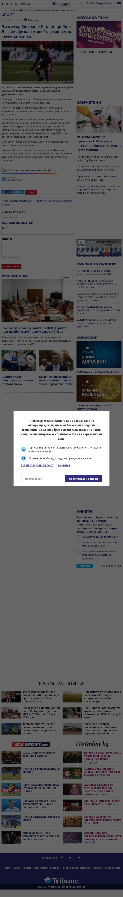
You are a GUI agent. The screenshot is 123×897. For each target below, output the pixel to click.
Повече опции (33, 479)
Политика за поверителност (37, 465)
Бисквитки (64, 465)
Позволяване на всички (83, 479)
